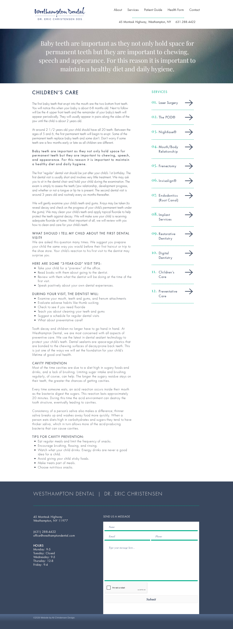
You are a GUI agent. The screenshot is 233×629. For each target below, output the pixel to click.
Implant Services (165, 216)
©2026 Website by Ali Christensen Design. (54, 617)
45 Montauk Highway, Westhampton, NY (145, 22)
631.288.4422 (185, 22)
